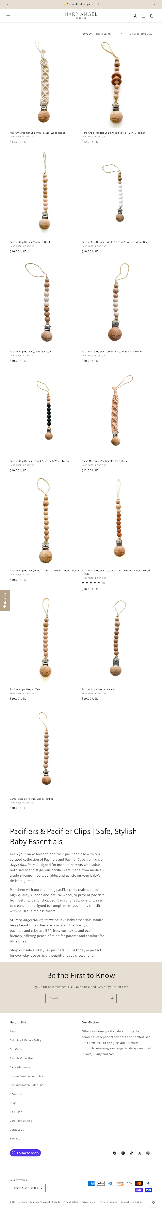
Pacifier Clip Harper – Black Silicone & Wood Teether (40, 461)
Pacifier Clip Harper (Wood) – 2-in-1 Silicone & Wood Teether (45, 570)
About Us (16, 1094)
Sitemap (15, 1138)
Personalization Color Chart (28, 1085)
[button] (8, 15)
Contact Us (17, 1129)
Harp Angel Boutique (28, 1202)
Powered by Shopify (50, 1202)
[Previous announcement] (7, 4)
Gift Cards (16, 1049)
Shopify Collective (21, 1058)
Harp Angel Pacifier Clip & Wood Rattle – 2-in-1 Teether (113, 132)
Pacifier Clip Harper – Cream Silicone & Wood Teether (112, 351)
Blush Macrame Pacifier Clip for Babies (104, 461)
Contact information (131, 1202)
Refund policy (71, 1202)
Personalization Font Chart (27, 1076)
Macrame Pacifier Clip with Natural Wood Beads (37, 132)
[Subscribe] (112, 998)
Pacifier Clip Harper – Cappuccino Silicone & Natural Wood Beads (116, 572)
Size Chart (16, 1112)
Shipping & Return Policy (25, 1040)
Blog (13, 1103)
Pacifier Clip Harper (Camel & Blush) (31, 242)
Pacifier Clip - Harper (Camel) (99, 689)
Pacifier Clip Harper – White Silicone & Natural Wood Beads (116, 242)
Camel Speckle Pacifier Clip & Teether (31, 798)
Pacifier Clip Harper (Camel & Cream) (31, 351)
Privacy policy (89, 1202)
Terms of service (108, 1202)
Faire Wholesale (20, 1067)
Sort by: (87, 33)
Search (14, 1031)
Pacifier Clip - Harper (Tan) (25, 689)
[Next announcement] (154, 4)
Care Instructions (21, 1120)
